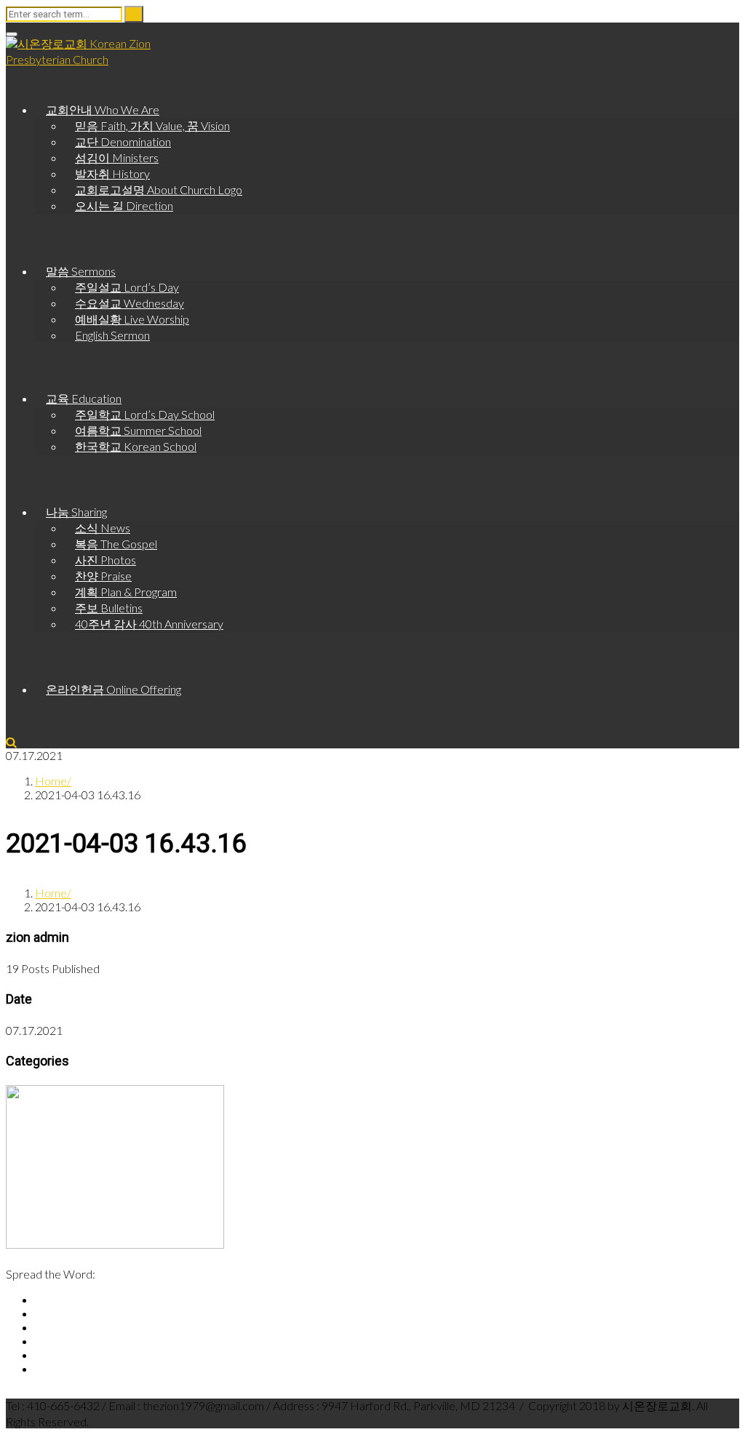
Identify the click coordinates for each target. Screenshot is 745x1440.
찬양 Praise (103, 576)
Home (51, 781)
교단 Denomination (123, 141)
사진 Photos (105, 560)
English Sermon (112, 335)
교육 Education (83, 398)
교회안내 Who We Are (102, 109)
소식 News (102, 528)
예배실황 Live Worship (132, 319)
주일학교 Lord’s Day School (145, 414)
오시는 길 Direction (124, 205)
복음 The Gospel (116, 544)
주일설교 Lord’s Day (127, 287)
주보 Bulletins (109, 608)
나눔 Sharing (76, 512)
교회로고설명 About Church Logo (158, 189)
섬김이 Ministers (117, 157)
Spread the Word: (50, 1274)
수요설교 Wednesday (129, 303)
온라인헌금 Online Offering (113, 689)
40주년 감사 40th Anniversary (149, 624)
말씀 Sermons (81, 271)
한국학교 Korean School (135, 446)
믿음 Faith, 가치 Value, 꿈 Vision (152, 125)
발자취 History (112, 173)
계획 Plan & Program (126, 592)
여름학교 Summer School (138, 430)
